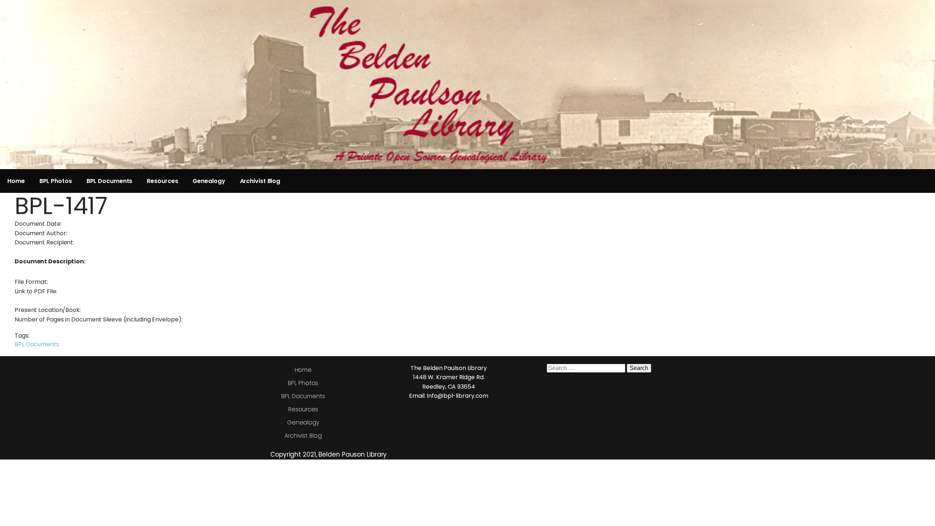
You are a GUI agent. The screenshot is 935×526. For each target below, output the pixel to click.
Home (16, 181)
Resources (162, 181)
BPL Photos (55, 181)
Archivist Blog (260, 181)
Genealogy (208, 181)
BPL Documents (110, 181)
